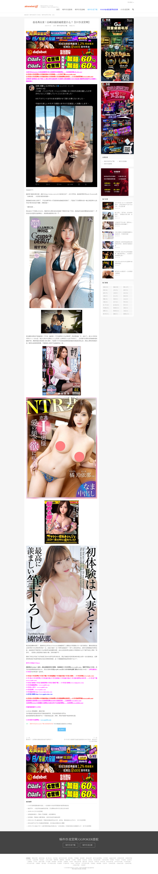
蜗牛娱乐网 (89, 858)
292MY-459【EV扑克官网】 (35, 811)
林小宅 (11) (106, 314)
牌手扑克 (78, 863)
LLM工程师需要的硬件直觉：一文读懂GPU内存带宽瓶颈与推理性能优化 (48, 805)
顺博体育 (62, 860)
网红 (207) (125, 287)
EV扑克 (35, 861)
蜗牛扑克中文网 (63, 858)
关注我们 (130, 2)
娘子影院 (60, 861)
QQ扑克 (90, 860)
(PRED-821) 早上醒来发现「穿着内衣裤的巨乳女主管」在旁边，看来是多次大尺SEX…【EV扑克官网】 (57, 820)
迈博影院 (30, 861)
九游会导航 (35, 860)
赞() (62, 729)
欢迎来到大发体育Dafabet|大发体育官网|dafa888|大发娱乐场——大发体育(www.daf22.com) (53, 700)
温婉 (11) (115, 314)
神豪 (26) (105, 299)
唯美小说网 (41, 861)
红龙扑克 (129, 860)
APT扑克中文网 (85, 863)
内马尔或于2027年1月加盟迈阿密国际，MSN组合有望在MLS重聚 (46, 823)
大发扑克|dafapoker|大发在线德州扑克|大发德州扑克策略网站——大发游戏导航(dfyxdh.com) (54, 72)
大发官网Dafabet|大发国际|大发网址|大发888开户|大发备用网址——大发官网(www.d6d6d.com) (54, 703)
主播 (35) (105, 296)
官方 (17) (125, 305)
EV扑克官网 (125, 9)
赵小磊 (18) (116, 305)
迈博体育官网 (120, 858)
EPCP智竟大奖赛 (52, 863)
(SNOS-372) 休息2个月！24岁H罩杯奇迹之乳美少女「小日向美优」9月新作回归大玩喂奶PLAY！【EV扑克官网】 (60, 826)
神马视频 (99, 863)
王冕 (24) (105, 302)
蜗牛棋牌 (82, 858)
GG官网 (73, 860)
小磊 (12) (125, 310)
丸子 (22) (115, 302)
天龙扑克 (96, 861)
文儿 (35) (115, 296)
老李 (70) (125, 290)
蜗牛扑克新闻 (67, 9)
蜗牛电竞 (44, 863)
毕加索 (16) (106, 308)
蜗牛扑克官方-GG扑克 (31, 6)
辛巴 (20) (125, 302)
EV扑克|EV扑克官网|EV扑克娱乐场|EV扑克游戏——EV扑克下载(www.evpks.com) (51, 74)
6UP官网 (105, 858)
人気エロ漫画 (49, 860)
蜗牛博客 (70, 858)
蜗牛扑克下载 (92, 9)
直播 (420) (105, 287)
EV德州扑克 (66, 863)
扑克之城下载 (109, 861)
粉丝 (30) (125, 296)
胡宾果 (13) (116, 308)
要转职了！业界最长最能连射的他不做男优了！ (39, 739)
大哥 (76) (115, 290)
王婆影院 (66, 861)
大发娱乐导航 (76, 865)
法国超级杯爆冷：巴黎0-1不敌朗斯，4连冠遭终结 (42, 814)
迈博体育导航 (128, 858)
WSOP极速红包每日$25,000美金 (63, 723)
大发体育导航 (128, 863)
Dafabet (72, 863)
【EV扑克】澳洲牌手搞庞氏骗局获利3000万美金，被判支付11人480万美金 (80, 740)
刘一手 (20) (106, 305)
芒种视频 (76, 858)
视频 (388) (115, 287)
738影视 (79, 860)
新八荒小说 (48, 858)
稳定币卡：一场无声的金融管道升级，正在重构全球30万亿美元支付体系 (48, 808)
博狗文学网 (34, 858)
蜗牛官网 (68, 860)
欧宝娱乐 (42, 860)
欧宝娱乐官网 (97, 860)
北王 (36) (125, 293)
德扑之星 (85, 861)
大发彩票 (83, 865)
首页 (58, 9)
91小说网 (48, 861)
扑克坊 (71, 861)
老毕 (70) (105, 293)
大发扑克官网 (105, 860)
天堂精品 (93, 863)
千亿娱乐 (117, 860)
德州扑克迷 (41, 858)
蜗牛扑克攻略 (80, 9)
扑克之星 (91, 861)
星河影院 (54, 861)
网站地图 (74, 869)
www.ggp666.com (46, 720)
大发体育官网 (112, 863)
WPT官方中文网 (118, 861)
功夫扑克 (84, 860)
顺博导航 (56, 860)
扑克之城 (102, 861)
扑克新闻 (59, 863)
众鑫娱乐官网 (112, 858)
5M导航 (112, 860)
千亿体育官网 (127, 861)
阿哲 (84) (105, 290)
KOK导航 (28, 860)
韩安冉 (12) (116, 310)
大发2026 (105, 863)
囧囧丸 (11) (126, 314)
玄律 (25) (115, 299)
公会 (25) (125, 299)
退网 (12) (105, 310)
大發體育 (38, 863)
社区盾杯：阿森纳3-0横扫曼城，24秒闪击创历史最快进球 (44, 817)
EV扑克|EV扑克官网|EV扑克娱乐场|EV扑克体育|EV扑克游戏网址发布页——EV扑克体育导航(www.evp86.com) (59, 76)
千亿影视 (123, 860)
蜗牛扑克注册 (87, 845)
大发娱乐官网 (120, 863)
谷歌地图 (84, 869)
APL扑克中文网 (30, 863)
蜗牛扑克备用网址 (97, 858)
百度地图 (79, 869)
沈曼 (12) (125, 308)
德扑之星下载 (77, 861)
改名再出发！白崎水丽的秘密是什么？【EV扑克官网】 (62, 22)
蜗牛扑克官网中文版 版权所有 (86, 867)
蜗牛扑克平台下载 (46, 14)
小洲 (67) (115, 293)
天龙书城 (55, 858)
